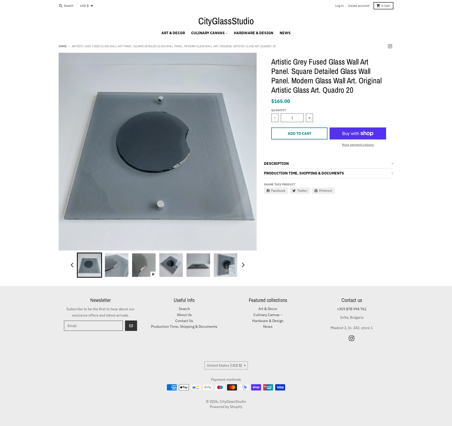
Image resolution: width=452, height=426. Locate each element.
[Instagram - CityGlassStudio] (390, 46)
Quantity (278, 110)
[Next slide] (242, 265)
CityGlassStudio (226, 21)
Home (63, 46)
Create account (358, 6)
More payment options (358, 145)
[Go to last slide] (72, 265)
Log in (339, 6)
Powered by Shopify (226, 406)
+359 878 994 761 (351, 309)
